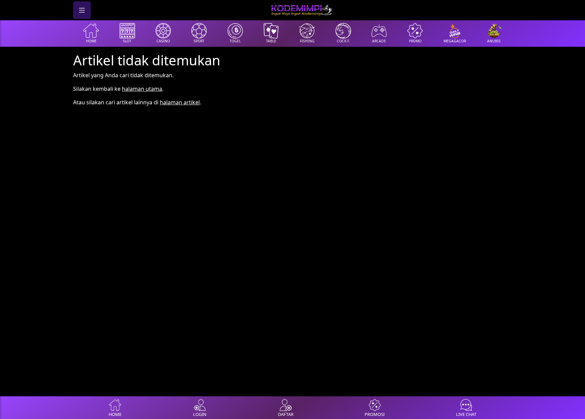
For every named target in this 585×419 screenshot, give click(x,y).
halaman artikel (180, 102)
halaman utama (142, 88)
